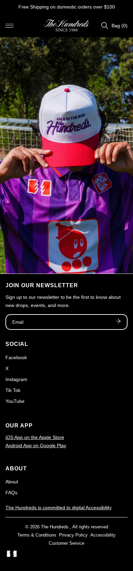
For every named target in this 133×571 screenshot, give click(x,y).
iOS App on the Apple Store (34, 437)
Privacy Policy (73, 535)
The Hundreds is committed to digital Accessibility (58, 507)
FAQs (11, 492)
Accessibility (103, 535)
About (11, 481)
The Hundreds (55, 526)
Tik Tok (12, 390)
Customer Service (66, 543)
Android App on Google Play (35, 445)
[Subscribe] (118, 322)
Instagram (16, 379)
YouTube (15, 401)
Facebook (16, 357)
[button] (9, 25)
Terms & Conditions (36, 535)
